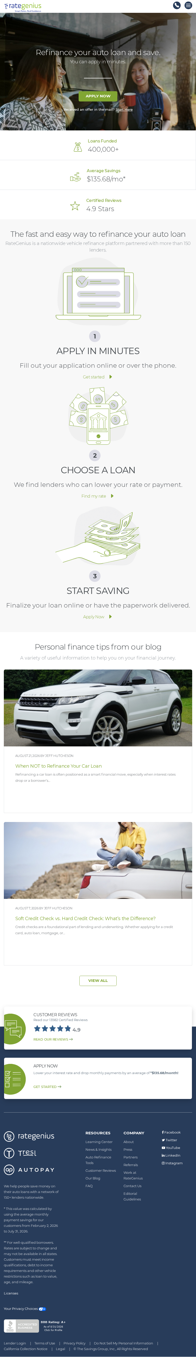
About (129, 1142)
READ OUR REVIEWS (50, 1039)
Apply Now (98, 96)
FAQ (89, 1186)
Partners (131, 1157)
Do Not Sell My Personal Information (123, 1343)
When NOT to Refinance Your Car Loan (58, 766)
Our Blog (92, 1178)
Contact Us (132, 1186)
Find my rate (93, 496)
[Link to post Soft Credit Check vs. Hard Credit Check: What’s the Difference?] (98, 860)
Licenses (11, 1293)
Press (128, 1149)
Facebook (172, 1132)
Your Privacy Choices (21, 1309)
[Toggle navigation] (188, 5)
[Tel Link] (177, 5)
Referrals (131, 1165)
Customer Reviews (100, 1170)
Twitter (171, 1140)
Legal (60, 1349)
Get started (93, 377)
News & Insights (98, 1149)
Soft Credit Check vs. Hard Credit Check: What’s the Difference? (85, 918)
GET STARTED (45, 1087)
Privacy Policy (74, 1343)
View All (98, 980)
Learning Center (99, 1142)
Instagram (174, 1163)
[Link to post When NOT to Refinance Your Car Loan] (98, 708)
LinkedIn (172, 1155)
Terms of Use (44, 1343)
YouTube (172, 1148)
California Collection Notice (25, 1349)
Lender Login (15, 1343)
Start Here (124, 109)
